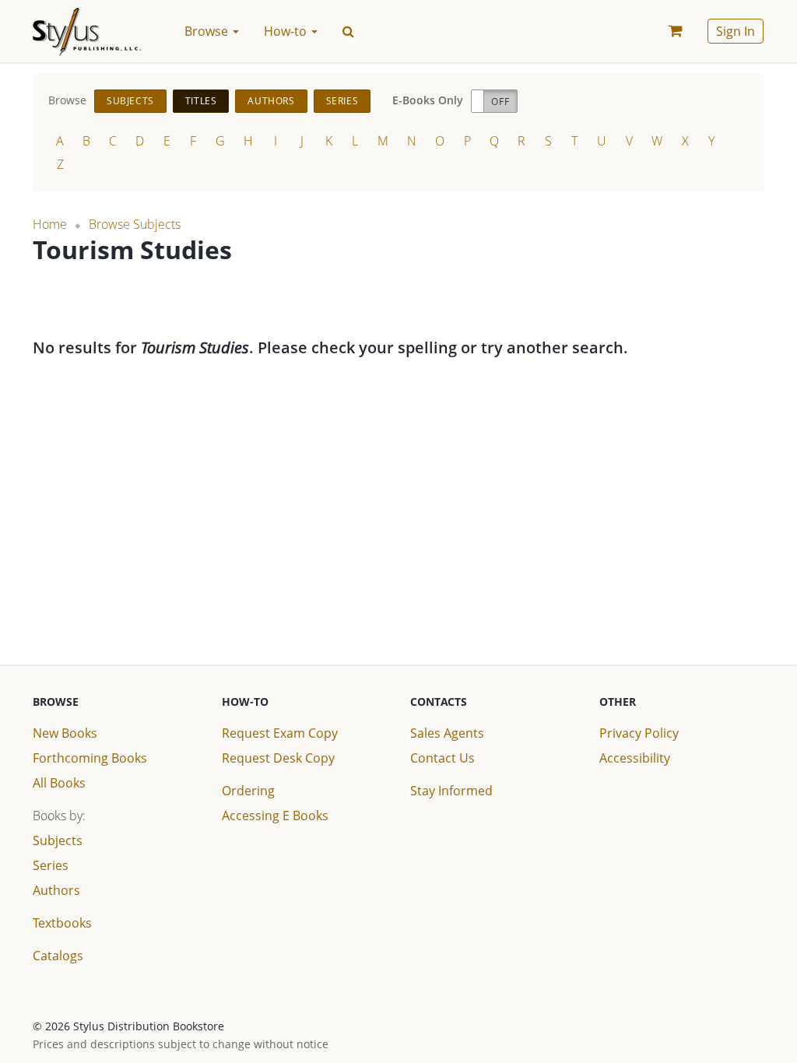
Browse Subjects (135, 224)
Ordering (248, 790)
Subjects (130, 100)
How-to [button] (287, 31)
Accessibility (634, 758)
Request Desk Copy (278, 758)
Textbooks (62, 922)
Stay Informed (451, 790)
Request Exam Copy (280, 733)
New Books (65, 733)
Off (500, 101)
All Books (59, 782)
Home (50, 224)
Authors (271, 100)
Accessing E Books (275, 815)
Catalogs (58, 955)
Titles (201, 100)
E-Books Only (427, 100)
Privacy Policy (639, 733)
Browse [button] (207, 31)
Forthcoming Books (90, 758)
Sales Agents (447, 733)
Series (342, 100)
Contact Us (442, 758)
